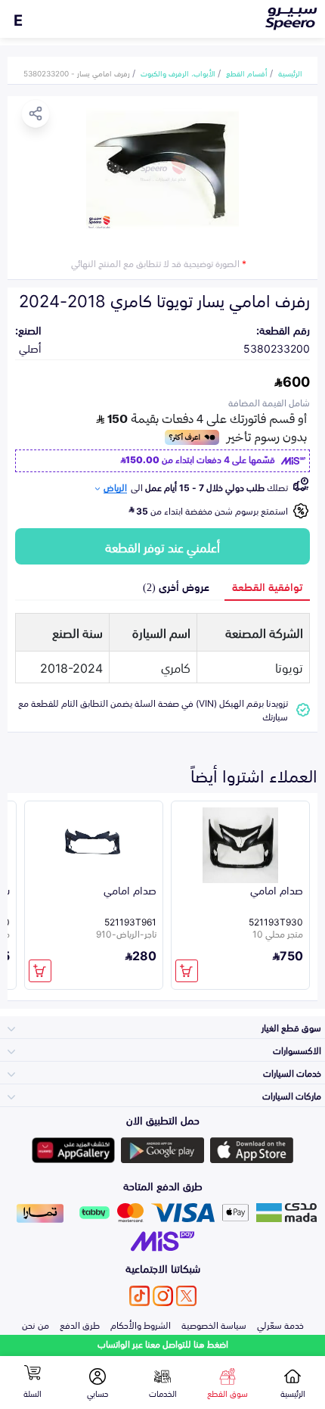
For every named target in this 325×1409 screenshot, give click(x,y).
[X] (186, 1296)
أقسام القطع (247, 72)
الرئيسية (290, 72)
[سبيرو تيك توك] (139, 1296)
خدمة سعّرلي (280, 1324)
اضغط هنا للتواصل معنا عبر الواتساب (163, 1343)
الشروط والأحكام (140, 1324)
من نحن (35, 1324)
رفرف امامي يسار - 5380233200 (76, 72)
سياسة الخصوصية (213, 1324)
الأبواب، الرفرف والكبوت (178, 72)
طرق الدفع (80, 1324)
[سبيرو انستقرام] (163, 1296)
